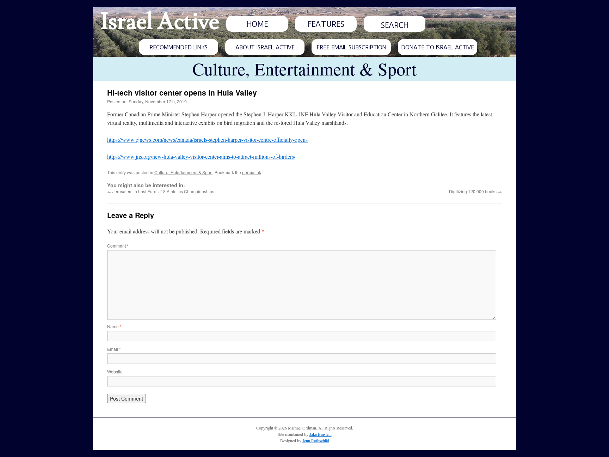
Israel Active (159, 22)
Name (114, 326)
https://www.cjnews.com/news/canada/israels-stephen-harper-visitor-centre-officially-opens (207, 139)
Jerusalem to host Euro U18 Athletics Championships (160, 191)
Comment (118, 246)
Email (114, 349)
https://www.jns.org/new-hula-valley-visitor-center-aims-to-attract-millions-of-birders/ (201, 156)
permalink (251, 172)
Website (115, 371)
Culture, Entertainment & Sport (183, 172)
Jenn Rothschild (315, 440)
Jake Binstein (320, 434)
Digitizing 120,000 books (475, 191)
